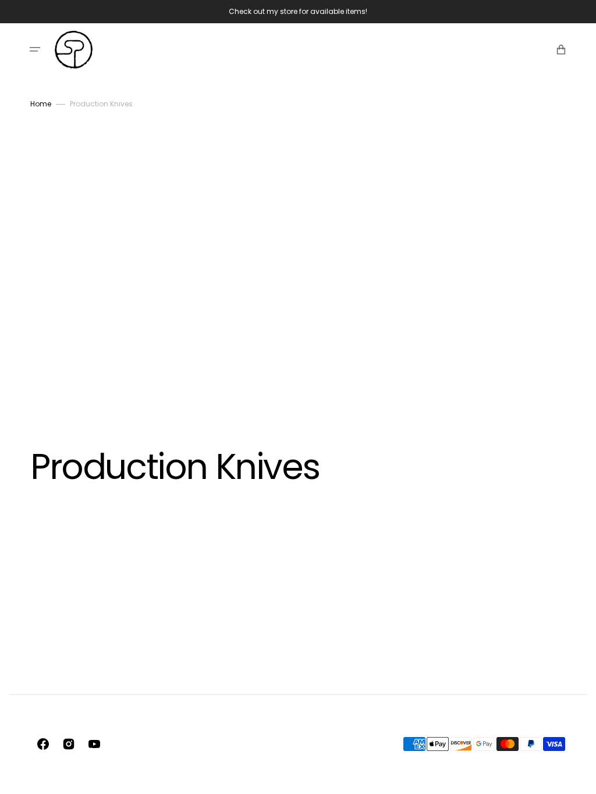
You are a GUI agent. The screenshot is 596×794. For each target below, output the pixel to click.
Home (40, 104)
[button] (35, 49)
